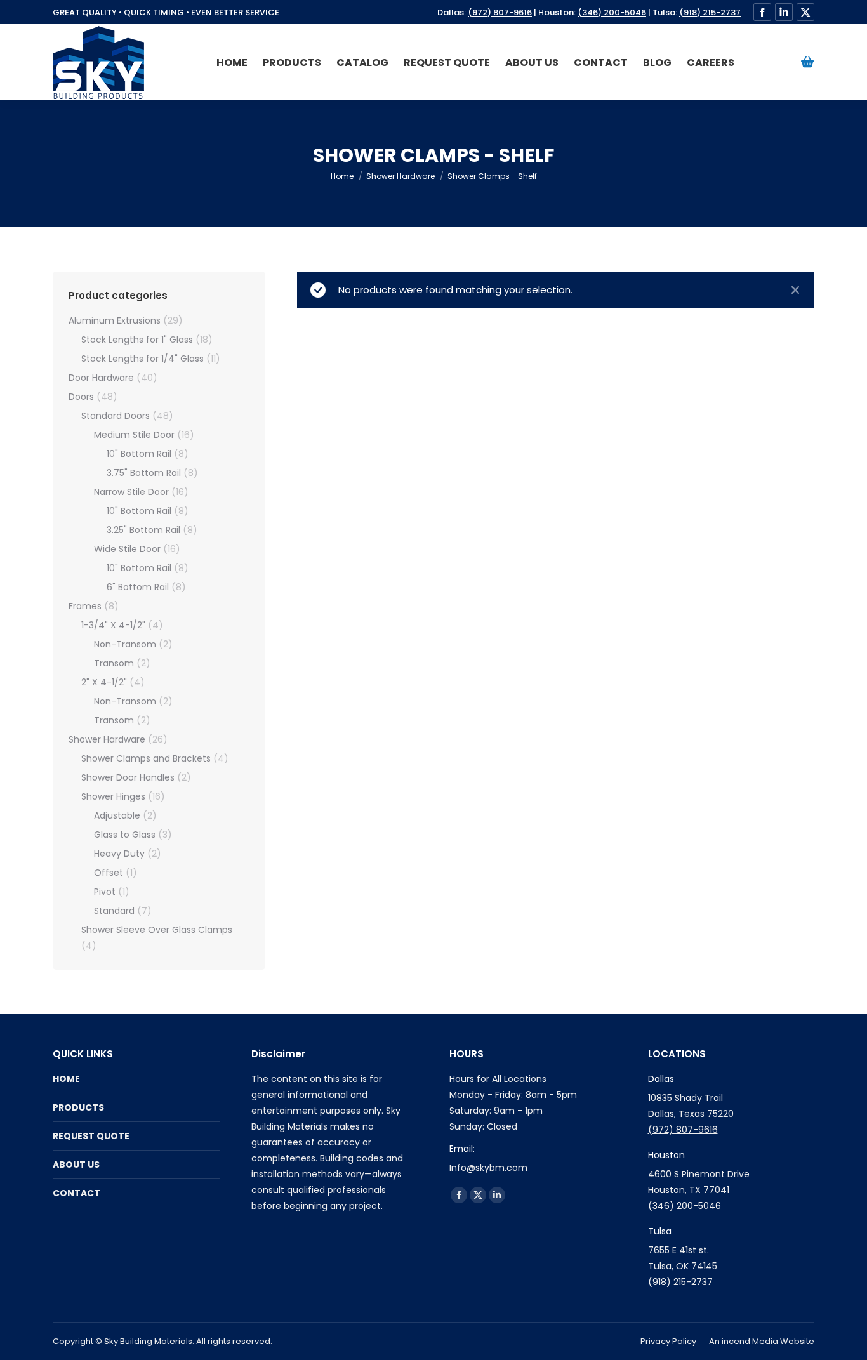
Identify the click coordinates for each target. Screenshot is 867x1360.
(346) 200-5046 (612, 12)
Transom (114, 663)
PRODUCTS (78, 1107)
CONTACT (76, 1193)
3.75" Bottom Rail (144, 472)
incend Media (750, 1341)
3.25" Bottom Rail (143, 530)
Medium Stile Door (134, 434)
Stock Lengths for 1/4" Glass (142, 358)
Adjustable (117, 815)
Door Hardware (101, 377)
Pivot (105, 891)
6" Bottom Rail (138, 587)
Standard (114, 910)
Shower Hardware (107, 739)
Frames (85, 606)
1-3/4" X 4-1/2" (113, 625)
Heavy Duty (119, 853)
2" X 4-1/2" (104, 682)
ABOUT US (76, 1164)
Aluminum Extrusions (115, 320)
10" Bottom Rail (139, 453)
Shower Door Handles (128, 777)
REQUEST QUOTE (91, 1136)
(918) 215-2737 (710, 12)
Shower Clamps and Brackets (146, 758)
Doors (81, 396)
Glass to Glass (125, 834)
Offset (108, 872)
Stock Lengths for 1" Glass (137, 339)
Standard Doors (115, 415)
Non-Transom (125, 644)
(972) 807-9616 (500, 12)
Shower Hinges (113, 796)
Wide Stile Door (127, 549)
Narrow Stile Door (131, 491)
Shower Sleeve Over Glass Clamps (156, 929)
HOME (66, 1079)
